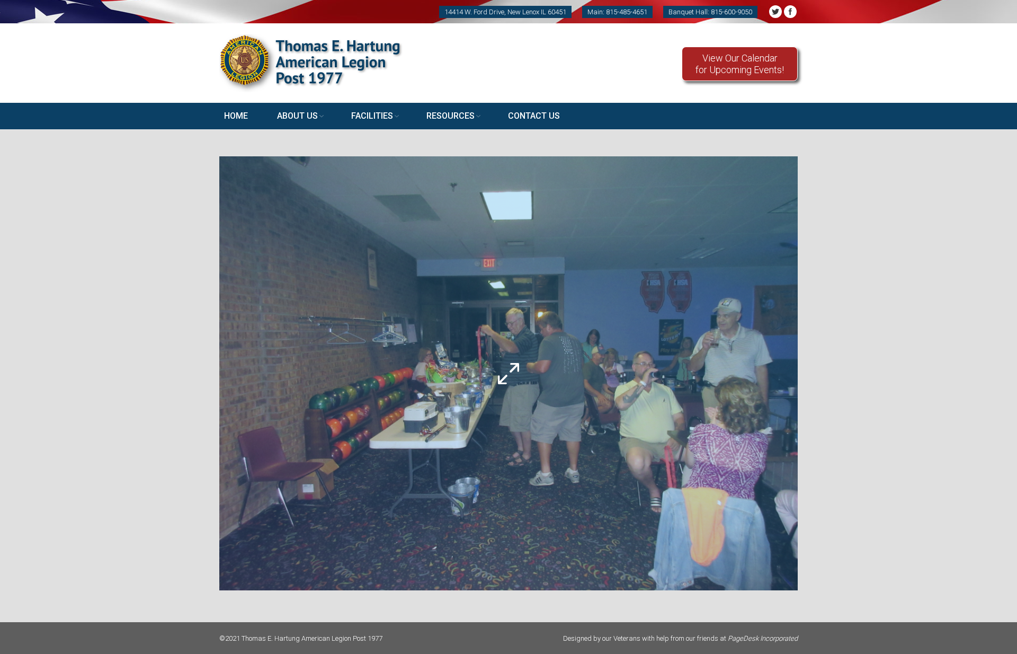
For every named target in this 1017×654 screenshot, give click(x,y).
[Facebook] (790, 11)
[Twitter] (775, 11)
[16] (508, 373)
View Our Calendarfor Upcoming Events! (739, 63)
